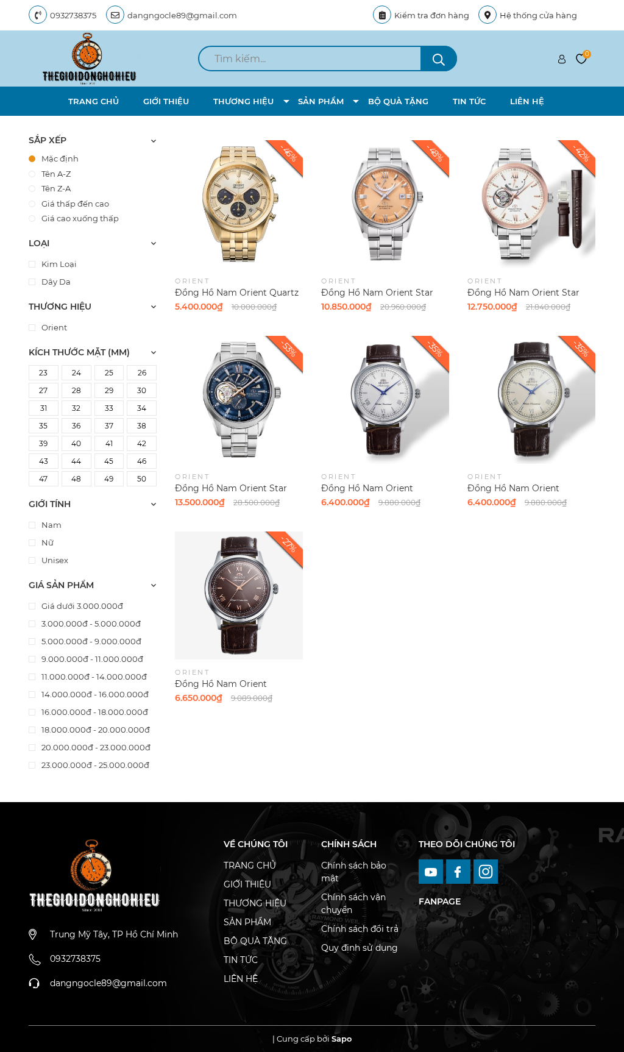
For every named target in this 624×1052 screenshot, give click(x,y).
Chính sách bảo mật (353, 872)
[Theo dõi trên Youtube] (432, 870)
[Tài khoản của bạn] (561, 58)
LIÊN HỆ (527, 101)
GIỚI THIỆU (166, 101)
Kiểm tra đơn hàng (431, 15)
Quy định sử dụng (359, 947)
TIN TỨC (469, 101)
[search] (438, 58)
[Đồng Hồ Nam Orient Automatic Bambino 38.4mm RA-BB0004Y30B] (239, 595)
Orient (53, 327)
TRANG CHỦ (93, 101)
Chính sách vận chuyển (353, 903)
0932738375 (73, 15)
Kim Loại (58, 264)
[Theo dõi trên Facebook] (459, 870)
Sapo (342, 1038)
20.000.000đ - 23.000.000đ (95, 747)
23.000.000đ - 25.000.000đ (94, 765)
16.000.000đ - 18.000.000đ (94, 712)
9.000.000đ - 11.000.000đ (91, 659)
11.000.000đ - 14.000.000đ (93, 676)
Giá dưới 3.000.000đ (81, 606)
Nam (51, 525)
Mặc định (60, 158)
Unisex (54, 560)
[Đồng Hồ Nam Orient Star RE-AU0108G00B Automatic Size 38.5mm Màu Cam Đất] (385, 204)
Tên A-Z (56, 174)
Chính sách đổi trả (360, 928)
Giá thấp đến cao (75, 203)
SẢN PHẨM (321, 101)
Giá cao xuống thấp (80, 218)
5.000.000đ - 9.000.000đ (90, 641)
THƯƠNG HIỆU (243, 101)
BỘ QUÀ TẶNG (398, 101)
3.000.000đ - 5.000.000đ (90, 623)
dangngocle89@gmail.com (182, 15)
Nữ (47, 542)
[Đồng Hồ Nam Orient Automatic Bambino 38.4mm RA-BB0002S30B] (385, 400)
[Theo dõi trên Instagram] (485, 870)
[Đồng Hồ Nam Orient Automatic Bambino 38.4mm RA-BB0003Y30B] (531, 400)
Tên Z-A (56, 188)
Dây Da (55, 281)
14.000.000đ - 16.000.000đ (94, 694)
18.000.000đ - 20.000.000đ (95, 729)
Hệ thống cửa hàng (538, 15)
